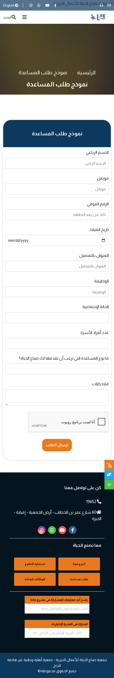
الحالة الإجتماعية (95, 306)
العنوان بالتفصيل (94, 255)
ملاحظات (100, 384)
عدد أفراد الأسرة (95, 332)
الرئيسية (86, 72)
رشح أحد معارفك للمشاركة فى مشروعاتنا (59, 600)
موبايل (103, 178)
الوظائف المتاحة (34, 579)
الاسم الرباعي (97, 152)
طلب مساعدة (79, 579)
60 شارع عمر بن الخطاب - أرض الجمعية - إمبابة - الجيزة (57, 515)
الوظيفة (101, 281)
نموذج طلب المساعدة (43, 72)
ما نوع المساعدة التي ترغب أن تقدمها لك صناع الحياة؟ (64, 358)
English (9, 5)
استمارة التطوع (35, 563)
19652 (91, 501)
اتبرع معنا (79, 563)
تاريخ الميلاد (99, 229)
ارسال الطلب (57, 445)
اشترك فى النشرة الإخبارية (70, 624)
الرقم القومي (98, 204)
